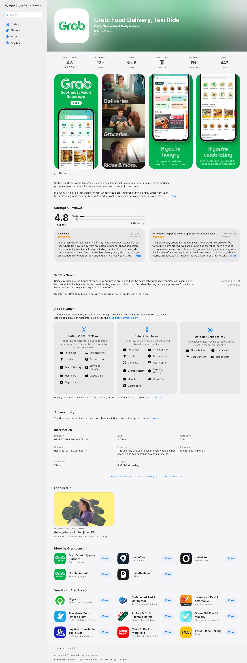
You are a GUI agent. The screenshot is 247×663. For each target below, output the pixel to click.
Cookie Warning (108, 659)
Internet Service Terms (64, 659)
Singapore (59, 648)
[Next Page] (243, 121)
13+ (56, 465)
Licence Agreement (172, 476)
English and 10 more (191, 450)
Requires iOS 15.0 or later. (69, 450)
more (174, 195)
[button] (23, 24)
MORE (139, 255)
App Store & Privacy (88, 659)
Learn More (156, 397)
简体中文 (72, 648)
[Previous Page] (50, 121)
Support (123, 659)
